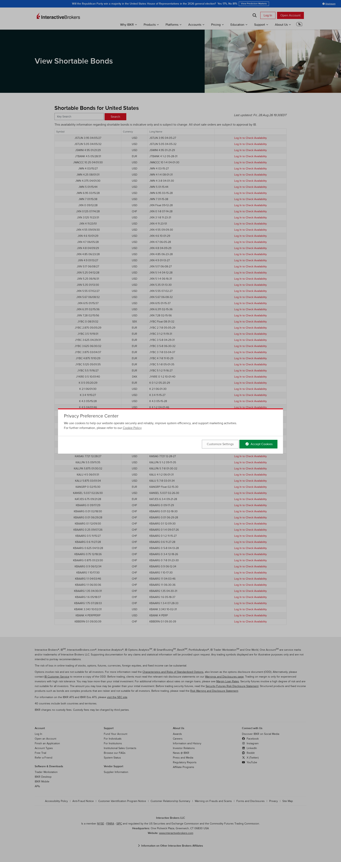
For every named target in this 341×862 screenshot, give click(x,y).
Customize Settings (220, 444)
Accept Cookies (261, 444)
